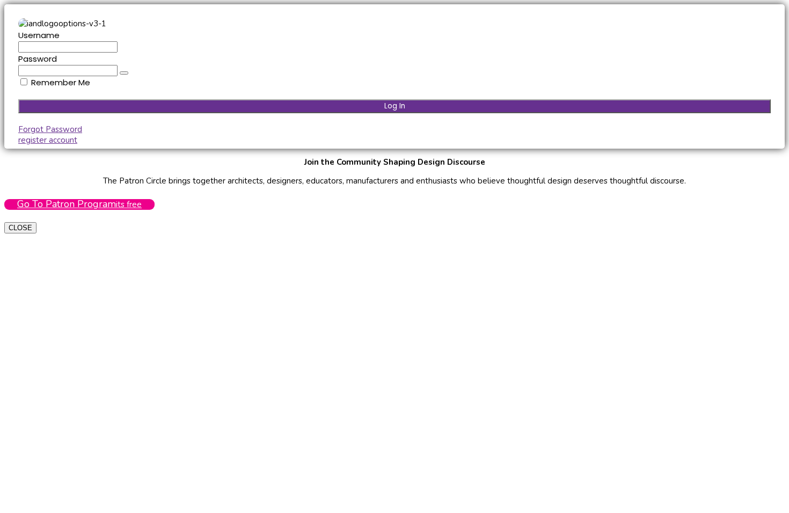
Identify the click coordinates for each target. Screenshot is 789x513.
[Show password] (124, 73)
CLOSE (20, 228)
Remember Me (59, 82)
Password (37, 58)
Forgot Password (50, 129)
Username (39, 35)
